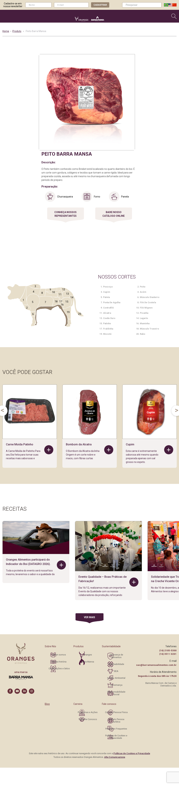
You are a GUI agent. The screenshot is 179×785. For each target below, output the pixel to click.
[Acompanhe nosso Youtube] (17, 691)
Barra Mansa (87, 661)
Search (159, 5)
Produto (16, 31)
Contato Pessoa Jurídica (116, 720)
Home (5, 31)
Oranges (88, 654)
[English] (170, 5)
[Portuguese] (166, 5)
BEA (116, 671)
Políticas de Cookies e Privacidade (116, 736)
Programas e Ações (88, 712)
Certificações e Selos (59, 668)
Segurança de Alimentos (116, 655)
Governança (116, 685)
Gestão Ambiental (116, 678)
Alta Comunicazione (114, 757)
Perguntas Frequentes (116, 728)
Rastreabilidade (116, 664)
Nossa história (59, 661)
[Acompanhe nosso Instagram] (31, 691)
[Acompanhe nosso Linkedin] (24, 691)
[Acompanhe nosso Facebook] (10, 691)
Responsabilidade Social (116, 693)
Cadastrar (100, 5)
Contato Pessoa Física (116, 712)
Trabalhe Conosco (87, 719)
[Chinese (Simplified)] (174, 5)
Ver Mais (89, 617)
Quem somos (59, 654)
